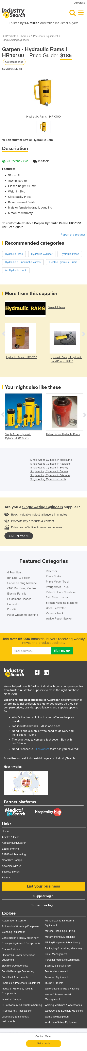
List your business (43, 886)
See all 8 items (56, 307)
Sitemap (6, 877)
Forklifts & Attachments (15, 977)
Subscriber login (43, 905)
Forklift (11, 609)
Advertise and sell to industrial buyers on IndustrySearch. (39, 758)
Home (5, 831)
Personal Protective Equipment (62, 959)
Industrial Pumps (11, 999)
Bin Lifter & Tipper (18, 578)
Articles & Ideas (10, 837)
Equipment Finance (19, 599)
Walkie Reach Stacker (59, 618)
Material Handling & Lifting (60, 931)
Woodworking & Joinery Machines (64, 1010)
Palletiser (51, 571)
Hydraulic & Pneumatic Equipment (39, 36)
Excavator (13, 604)
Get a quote (43, 1043)
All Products (9, 36)
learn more (19, 536)
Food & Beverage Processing (18, 971)
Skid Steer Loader (57, 597)
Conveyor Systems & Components (21, 943)
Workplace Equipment (57, 1016)
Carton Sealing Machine (22, 583)
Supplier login (43, 896)
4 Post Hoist (14, 572)
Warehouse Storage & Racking (62, 988)
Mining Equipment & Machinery (62, 942)
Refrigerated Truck (57, 587)
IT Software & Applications (17, 1010)
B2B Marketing (10, 848)
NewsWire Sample (12, 860)
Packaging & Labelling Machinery (63, 948)
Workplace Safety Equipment (61, 1022)
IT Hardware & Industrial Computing (22, 1005)
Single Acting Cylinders (16, 40)
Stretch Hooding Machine (62, 602)
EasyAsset (42, 749)
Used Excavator (56, 608)
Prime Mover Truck (57, 581)
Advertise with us (11, 866)
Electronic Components (15, 965)
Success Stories (11, 871)
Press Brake (53, 576)
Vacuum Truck (55, 613)
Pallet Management (56, 954)
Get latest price (14, 62)
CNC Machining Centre (21, 588)
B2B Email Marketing (14, 854)
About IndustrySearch (14, 842)
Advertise (79, 2)
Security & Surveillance (58, 965)
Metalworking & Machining (60, 937)
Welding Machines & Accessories (63, 1005)
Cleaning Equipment (13, 932)
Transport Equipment (56, 977)
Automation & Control (14, 920)
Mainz (18, 68)
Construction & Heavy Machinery (20, 938)
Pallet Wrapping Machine (22, 614)
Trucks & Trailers (54, 983)
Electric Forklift (16, 593)
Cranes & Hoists (11, 949)
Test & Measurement (56, 971)
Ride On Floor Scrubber (61, 592)
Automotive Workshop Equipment (20, 926)
